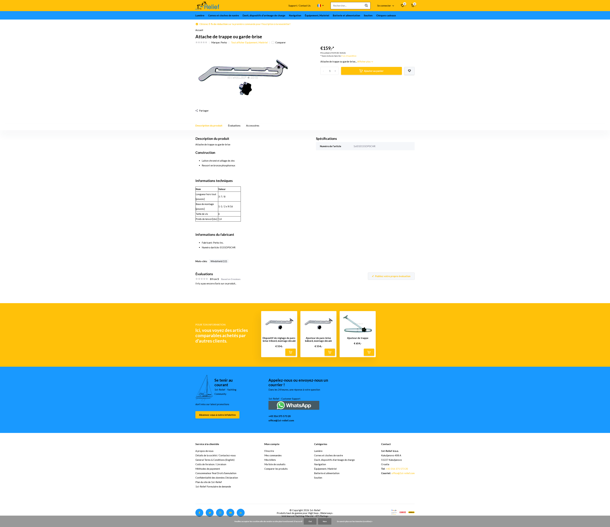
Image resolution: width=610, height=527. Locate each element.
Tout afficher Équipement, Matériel (249, 42)
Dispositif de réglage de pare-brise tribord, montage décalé (279, 339)
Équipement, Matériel (317, 15)
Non (325, 521)
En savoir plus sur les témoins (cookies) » (355, 521)
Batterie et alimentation (346, 15)
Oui (310, 521)
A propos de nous (204, 450)
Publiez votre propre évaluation (392, 276)
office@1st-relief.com (281, 420)
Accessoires (252, 125)
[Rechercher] (366, 5)
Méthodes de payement (207, 468)
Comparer (280, 42)
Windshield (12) (218, 261)
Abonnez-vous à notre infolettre (217, 414)
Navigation (295, 15)
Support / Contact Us (299, 5)
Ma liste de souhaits (274, 464)
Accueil (199, 30)
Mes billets (270, 459)
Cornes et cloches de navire (223, 15)
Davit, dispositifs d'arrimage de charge (264, 15)
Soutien (368, 15)
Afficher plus (364, 61)
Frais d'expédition (348, 56)
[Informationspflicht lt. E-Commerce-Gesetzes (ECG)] (403, 511)
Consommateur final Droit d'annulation (215, 473)
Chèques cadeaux (386, 15)
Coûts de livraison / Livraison (210, 464)
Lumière (199, 15)
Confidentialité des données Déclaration (216, 477)
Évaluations (234, 125)
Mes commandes (273, 455)
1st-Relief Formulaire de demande (213, 486)
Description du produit (208, 125)
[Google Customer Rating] (394, 512)
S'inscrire (269, 450)
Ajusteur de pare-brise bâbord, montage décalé (318, 339)
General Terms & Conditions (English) (214, 459)
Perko (224, 42)
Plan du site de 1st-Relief (208, 482)
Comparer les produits (276, 468)
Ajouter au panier (373, 70)
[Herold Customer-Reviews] (411, 511)
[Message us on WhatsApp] (293, 404)
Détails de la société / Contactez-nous (215, 455)
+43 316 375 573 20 (279, 416)
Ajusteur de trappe (357, 338)
